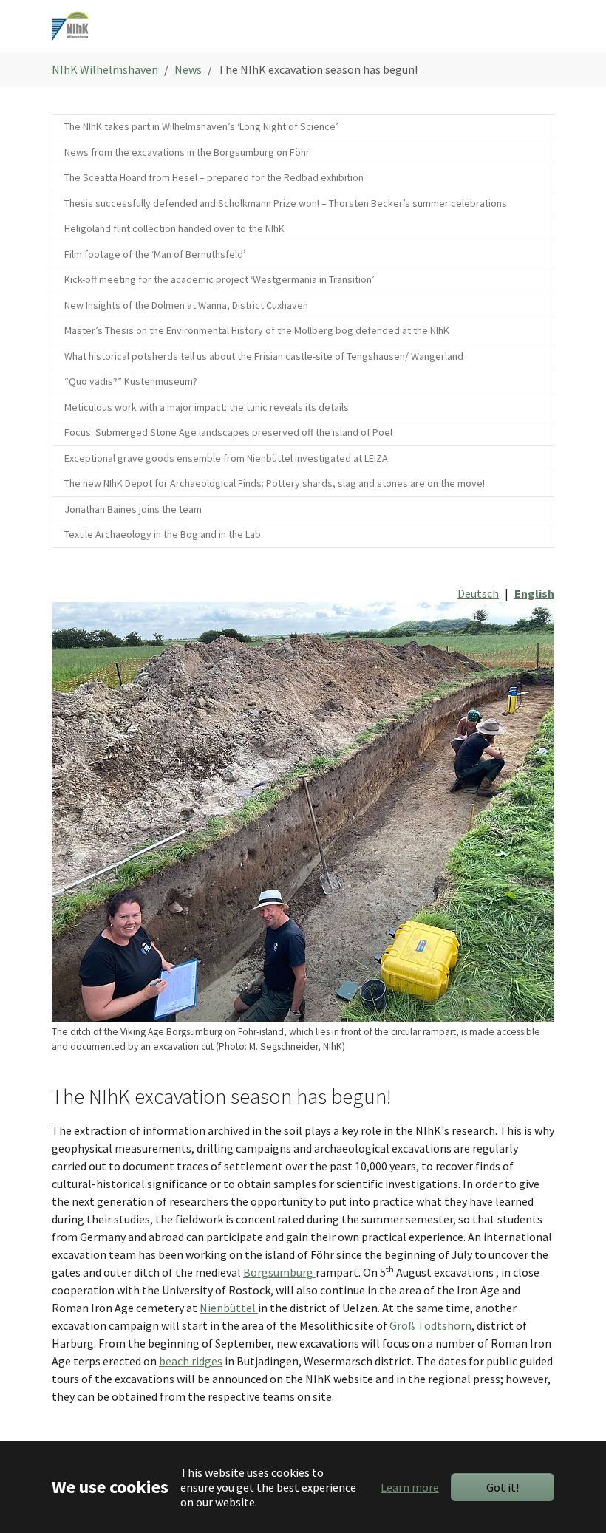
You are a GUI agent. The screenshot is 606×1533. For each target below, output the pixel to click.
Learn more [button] (410, 1487)
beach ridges (190, 1360)
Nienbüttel (229, 1307)
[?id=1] (70, 25)
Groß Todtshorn (430, 1325)
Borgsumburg (279, 1272)
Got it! (502, 1487)
